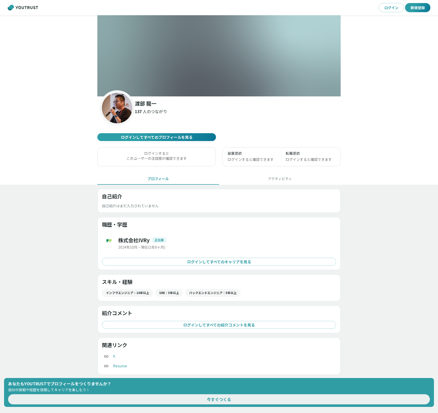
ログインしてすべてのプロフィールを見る (157, 137)
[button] (219, 55)
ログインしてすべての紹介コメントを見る (219, 325)
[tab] (158, 179)
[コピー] (106, 356)
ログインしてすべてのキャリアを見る (219, 261)
